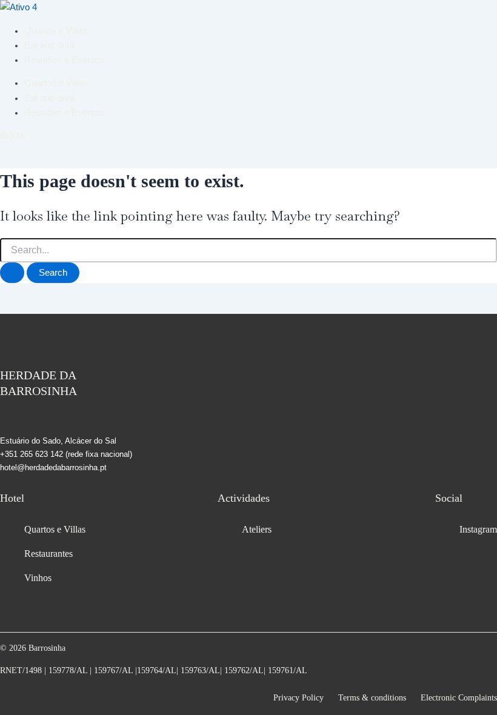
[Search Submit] (12, 273)
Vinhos (38, 578)
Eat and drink (50, 45)
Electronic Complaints (459, 697)
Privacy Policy (298, 697)
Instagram (478, 529)
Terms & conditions (372, 697)
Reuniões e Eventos (64, 60)
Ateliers (257, 529)
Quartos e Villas (55, 31)
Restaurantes (48, 553)
